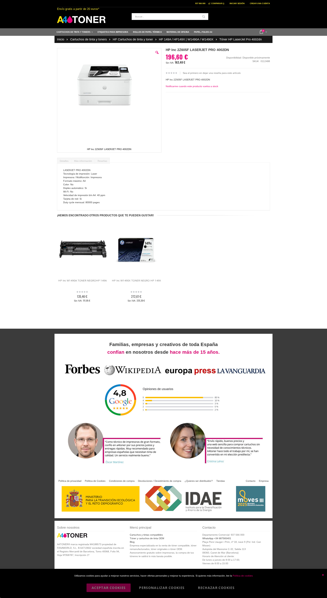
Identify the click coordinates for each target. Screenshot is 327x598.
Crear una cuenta (260, 3)
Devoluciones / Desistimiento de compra (159, 481)
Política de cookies (243, 575)
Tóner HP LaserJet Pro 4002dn (240, 39)
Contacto (250, 481)
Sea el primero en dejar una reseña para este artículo (212, 73)
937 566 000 (200, 3)
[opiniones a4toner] (112, 464)
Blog (132, 542)
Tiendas (220, 481)
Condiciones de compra (122, 481)
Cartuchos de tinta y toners (88, 39)
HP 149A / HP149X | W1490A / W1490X (186, 39)
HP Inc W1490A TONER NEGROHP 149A (82, 280)
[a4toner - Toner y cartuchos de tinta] (81, 19)
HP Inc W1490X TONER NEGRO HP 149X (136, 280)
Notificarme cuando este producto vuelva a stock (192, 86)
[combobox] (170, 16)
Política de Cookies (95, 481)
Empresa (264, 481)
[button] (157, 55)
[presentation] (64, 160)
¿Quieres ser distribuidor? (199, 481)
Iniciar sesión (237, 3)
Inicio (60, 39)
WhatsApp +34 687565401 (216, 538)
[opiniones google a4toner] (163, 375)
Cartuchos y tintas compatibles (146, 534)
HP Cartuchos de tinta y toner (133, 39)
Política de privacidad (69, 481)
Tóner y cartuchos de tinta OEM (147, 538)
